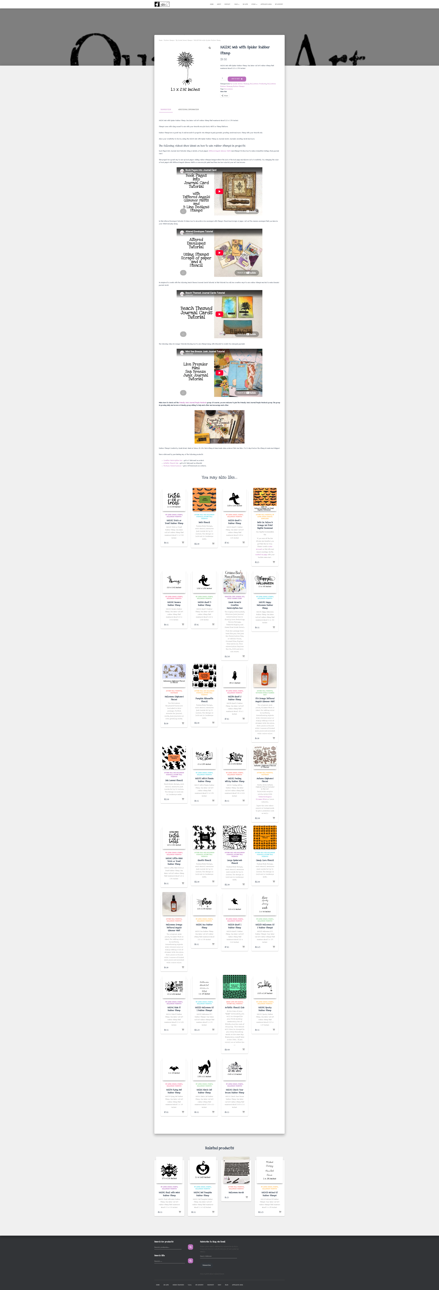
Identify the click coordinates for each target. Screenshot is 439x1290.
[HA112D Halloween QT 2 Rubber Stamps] (265, 903)
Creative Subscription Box (172, 460)
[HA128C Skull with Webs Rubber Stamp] (169, 1170)
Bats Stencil (204, 522)
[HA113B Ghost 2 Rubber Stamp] (234, 675)
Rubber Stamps (169, 40)
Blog (236, 4)
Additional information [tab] (188, 109)
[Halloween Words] (236, 1170)
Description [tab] (166, 109)
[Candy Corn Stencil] (265, 837)
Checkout (210, 1285)
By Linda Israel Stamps (184, 40)
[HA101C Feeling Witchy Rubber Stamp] (234, 757)
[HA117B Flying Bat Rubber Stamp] (174, 1068)
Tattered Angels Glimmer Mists (220, 151)
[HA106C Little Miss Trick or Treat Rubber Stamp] (174, 837)
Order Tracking (178, 1285)
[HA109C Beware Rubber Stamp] (174, 581)
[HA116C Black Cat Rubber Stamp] (204, 1068)
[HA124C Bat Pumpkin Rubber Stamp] (203, 1170)
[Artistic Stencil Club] (234, 986)
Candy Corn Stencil (265, 860)
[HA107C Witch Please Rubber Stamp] (204, 757)
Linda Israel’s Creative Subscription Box (235, 605)
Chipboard (174, 693)
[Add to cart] (183, 543)
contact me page (261, 555)
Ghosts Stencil (204, 860)
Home (212, 4)
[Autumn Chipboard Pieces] (265, 757)
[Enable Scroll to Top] (434, 1285)
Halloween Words (236, 1192)
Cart (219, 1285)
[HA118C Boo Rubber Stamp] (204, 903)
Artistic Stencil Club (170, 463)
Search (190, 1247)
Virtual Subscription (172, 466)
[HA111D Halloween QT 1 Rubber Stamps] (204, 986)
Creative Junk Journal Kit (234, 597)
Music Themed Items (235, 598)
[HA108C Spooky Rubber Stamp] (265, 986)
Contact (227, 4)
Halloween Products (258, 84)
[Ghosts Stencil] (204, 837)
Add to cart (236, 79)
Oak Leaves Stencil (174, 780)
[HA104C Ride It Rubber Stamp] (174, 986)
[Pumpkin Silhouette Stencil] (204, 675)
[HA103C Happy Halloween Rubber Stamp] (265, 581)
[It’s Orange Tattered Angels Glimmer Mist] (265, 675)
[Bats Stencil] (204, 499)
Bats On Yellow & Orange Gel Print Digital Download (265, 525)
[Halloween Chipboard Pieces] (174, 675)
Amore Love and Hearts (234, 1002)
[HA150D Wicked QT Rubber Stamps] (269, 1170)
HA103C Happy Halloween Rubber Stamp (265, 605)
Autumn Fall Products (264, 515)
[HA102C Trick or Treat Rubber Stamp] (174, 499)
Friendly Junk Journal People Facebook (193, 403)
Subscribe (207, 1265)
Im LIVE (245, 4)
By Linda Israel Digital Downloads (265, 516)
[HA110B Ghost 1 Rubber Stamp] (234, 903)
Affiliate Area (266, 4)
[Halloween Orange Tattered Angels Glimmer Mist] (174, 903)
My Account (279, 4)
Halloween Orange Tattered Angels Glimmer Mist (174, 927)
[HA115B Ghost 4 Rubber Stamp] (234, 499)
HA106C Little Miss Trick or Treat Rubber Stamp (174, 861)
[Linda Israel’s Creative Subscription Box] (234, 581)
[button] (210, 48)
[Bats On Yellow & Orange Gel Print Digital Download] (265, 499)
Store (253, 4)
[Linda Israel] (162, 4)
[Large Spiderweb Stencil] (234, 837)
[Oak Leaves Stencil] (174, 757)
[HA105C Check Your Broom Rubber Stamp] (234, 1068)
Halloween (228, 89)
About (219, 4)
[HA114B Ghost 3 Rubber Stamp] (204, 581)
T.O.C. (190, 1285)
